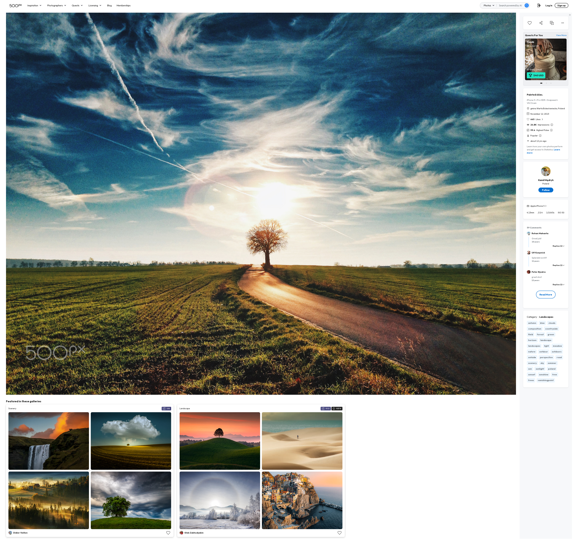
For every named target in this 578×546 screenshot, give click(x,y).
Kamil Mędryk (546, 180)
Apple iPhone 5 (537, 206)
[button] (526, 5)
